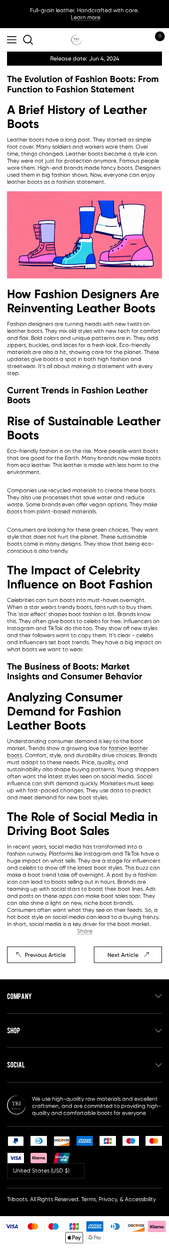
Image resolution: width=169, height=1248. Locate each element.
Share (84, 931)
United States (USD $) (41, 1170)
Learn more (85, 17)
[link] (29, 40)
